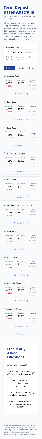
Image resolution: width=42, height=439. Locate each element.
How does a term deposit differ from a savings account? (20, 372)
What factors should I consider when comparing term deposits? (20, 383)
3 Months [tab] (9, 68)
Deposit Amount (13, 47)
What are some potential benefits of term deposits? (20, 393)
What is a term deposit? (17, 365)
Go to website (20, 93)
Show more (21, 334)
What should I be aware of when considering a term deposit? (20, 404)
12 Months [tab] (32, 68)
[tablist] (21, 68)
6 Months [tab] (21, 68)
